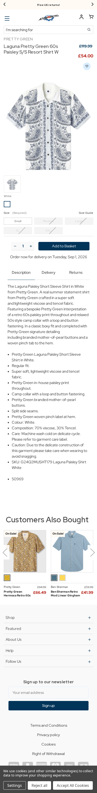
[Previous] (4, 5)
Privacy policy (48, 734)
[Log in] (81, 17)
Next (92, 552)
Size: (48, 213)
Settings (14, 785)
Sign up (48, 705)
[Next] (92, 5)
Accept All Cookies (73, 785)
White (8, 196)
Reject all (39, 785)
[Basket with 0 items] (91, 17)
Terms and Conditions (48, 725)
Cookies (48, 744)
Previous (4, 552)
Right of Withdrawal (48, 753)
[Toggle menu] (6, 18)
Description (21, 272)
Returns (75, 272)
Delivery (48, 272)
